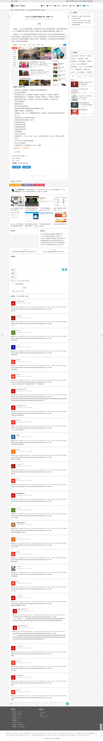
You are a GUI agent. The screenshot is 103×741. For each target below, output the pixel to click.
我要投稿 (84, 1)
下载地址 (17, 167)
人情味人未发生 (20, 522)
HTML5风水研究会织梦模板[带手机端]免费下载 (51, 234)
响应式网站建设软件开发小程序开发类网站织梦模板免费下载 (54, 242)
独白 (41, 714)
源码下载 (22, 10)
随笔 (80, 5)
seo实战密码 (80, 58)
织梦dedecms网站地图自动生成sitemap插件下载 (51, 244)
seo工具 (73, 64)
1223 (17, 330)
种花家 (86, 58)
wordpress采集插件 (88, 66)
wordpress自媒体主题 (15, 185)
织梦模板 (89, 61)
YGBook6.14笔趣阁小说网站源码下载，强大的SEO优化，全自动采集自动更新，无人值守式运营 (63, 238)
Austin (53, 189)
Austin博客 (17, 189)
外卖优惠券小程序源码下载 (60, 224)
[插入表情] (63, 269)
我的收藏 (72, 1)
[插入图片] (66, 269)
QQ (12, 280)
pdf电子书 (73, 58)
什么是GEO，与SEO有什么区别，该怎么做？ (82, 20)
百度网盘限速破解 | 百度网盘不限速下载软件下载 (52, 240)
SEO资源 (42, 712)
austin (80, 66)
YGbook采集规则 (80, 72)
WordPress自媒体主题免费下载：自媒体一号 (51, 236)
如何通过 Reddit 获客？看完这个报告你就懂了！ (83, 16)
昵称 (13, 269)
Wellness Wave (44, 716)
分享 (45, 176)
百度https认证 (86, 69)
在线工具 (73, 5)
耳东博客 (57, 738)
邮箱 (13, 273)
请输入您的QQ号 (20, 493)
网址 (13, 277)
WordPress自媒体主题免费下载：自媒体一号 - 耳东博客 (34, 191)
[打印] (52, 19)
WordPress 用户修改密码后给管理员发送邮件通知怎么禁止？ (16, 225)
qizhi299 (15, 618)
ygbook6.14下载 (74, 55)
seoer (72, 69)
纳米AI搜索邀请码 (76, 24)
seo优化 (73, 72)
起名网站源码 (74, 66)
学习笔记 (50, 5)
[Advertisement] (80, 38)
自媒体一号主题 (17, 87)
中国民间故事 (78, 69)
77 (41, 19)
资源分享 (65, 5)
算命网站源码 (82, 61)
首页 (44, 5)
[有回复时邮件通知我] (13, 291)
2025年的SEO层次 (76, 18)
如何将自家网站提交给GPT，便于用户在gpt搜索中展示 (85, 22)
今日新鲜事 (89, 72)
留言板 (80, 1)
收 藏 (39, 24)
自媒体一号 (59, 31)
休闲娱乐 (58, 5)
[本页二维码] (101, 736)
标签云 (76, 1)
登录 (16, 1)
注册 (12, 1)
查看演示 (27, 167)
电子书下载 (83, 55)
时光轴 (67, 1)
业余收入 (87, 5)
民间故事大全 (74, 61)
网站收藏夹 (90, 1)
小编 (17, 434)
